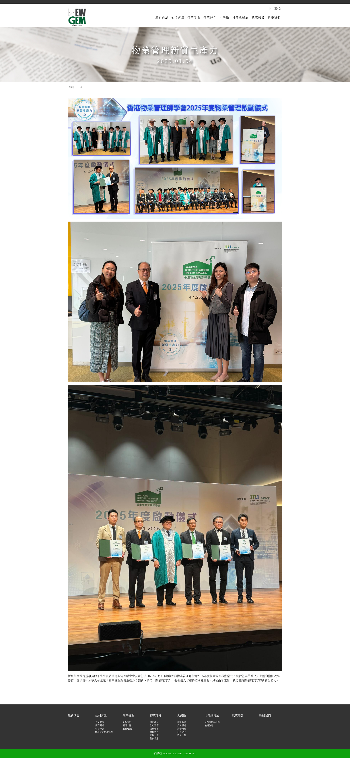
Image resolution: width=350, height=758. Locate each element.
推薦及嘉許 (127, 728)
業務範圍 (99, 725)
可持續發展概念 (212, 722)
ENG (277, 8)
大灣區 (224, 17)
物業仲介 (210, 17)
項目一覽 (99, 728)
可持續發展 (240, 17)
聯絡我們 (274, 17)
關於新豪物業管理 (104, 731)
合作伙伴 (154, 731)
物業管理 (194, 17)
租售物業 (154, 738)
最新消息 (161, 17)
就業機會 (258, 17)
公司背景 (177, 17)
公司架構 (99, 722)
